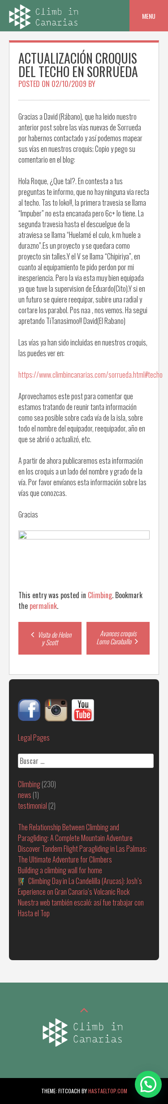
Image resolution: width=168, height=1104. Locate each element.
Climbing (100, 595)
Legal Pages (34, 737)
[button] (148, 1084)
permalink (43, 605)
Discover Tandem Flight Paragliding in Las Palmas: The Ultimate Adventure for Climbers (82, 854)
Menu (148, 16)
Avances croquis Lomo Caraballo (116, 637)
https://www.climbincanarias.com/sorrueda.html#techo (90, 374)
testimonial (32, 805)
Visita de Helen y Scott (53, 638)
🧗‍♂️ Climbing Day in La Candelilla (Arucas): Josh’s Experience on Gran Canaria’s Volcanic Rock (80, 886)
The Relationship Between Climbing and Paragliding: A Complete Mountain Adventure (75, 832)
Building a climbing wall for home (60, 870)
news (24, 794)
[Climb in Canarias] (45, 26)
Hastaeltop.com (107, 1091)
